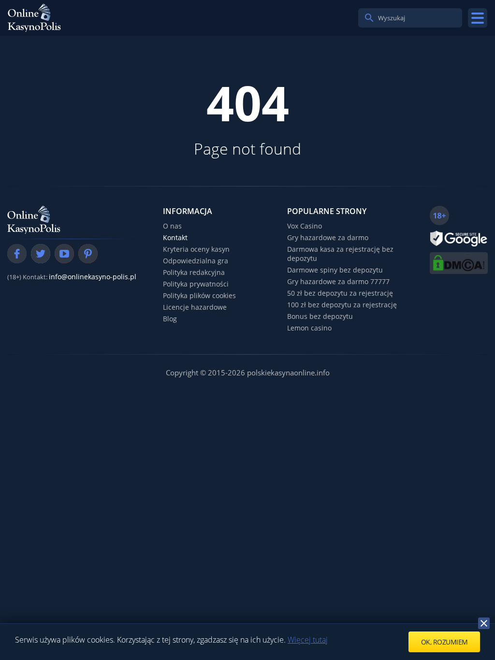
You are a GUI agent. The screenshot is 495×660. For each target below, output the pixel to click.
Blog (170, 318)
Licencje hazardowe (195, 307)
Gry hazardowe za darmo (327, 237)
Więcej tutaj (308, 639)
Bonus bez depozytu (320, 316)
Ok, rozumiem (444, 641)
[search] (369, 18)
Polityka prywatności (196, 283)
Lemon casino (309, 327)
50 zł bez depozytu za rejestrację (340, 293)
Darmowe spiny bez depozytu (335, 269)
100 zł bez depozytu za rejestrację (342, 304)
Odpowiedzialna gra (195, 260)
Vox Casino (304, 225)
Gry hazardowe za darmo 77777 (338, 281)
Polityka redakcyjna (194, 272)
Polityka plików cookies (199, 295)
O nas (172, 225)
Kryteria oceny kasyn (196, 249)
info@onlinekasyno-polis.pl (92, 276)
